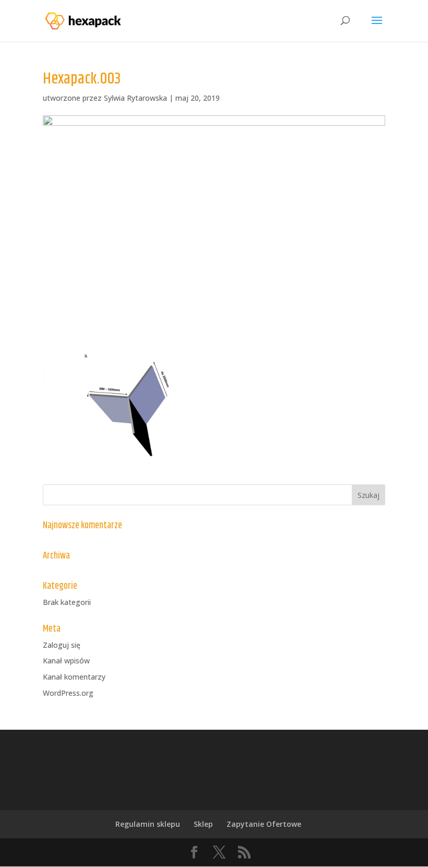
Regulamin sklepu (147, 824)
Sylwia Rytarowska (135, 98)
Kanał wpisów (66, 661)
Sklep (203, 824)
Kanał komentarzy (74, 677)
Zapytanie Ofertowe (264, 824)
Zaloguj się (61, 645)
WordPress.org (68, 693)
